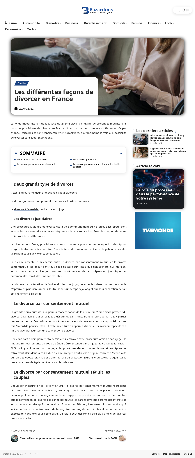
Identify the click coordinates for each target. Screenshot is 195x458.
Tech (140, 185)
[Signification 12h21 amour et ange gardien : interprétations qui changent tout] (140, 152)
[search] (178, 10)
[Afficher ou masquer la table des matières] (83, 153)
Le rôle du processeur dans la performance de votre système (157, 194)
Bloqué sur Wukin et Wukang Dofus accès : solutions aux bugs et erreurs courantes (167, 138)
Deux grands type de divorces (32, 159)
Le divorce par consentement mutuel (36, 164)
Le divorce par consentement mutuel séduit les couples (97, 165)
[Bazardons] (97, 10)
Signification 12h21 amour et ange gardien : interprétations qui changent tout (168, 151)
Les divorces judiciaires (85, 159)
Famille (22, 83)
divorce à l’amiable (26, 209)
